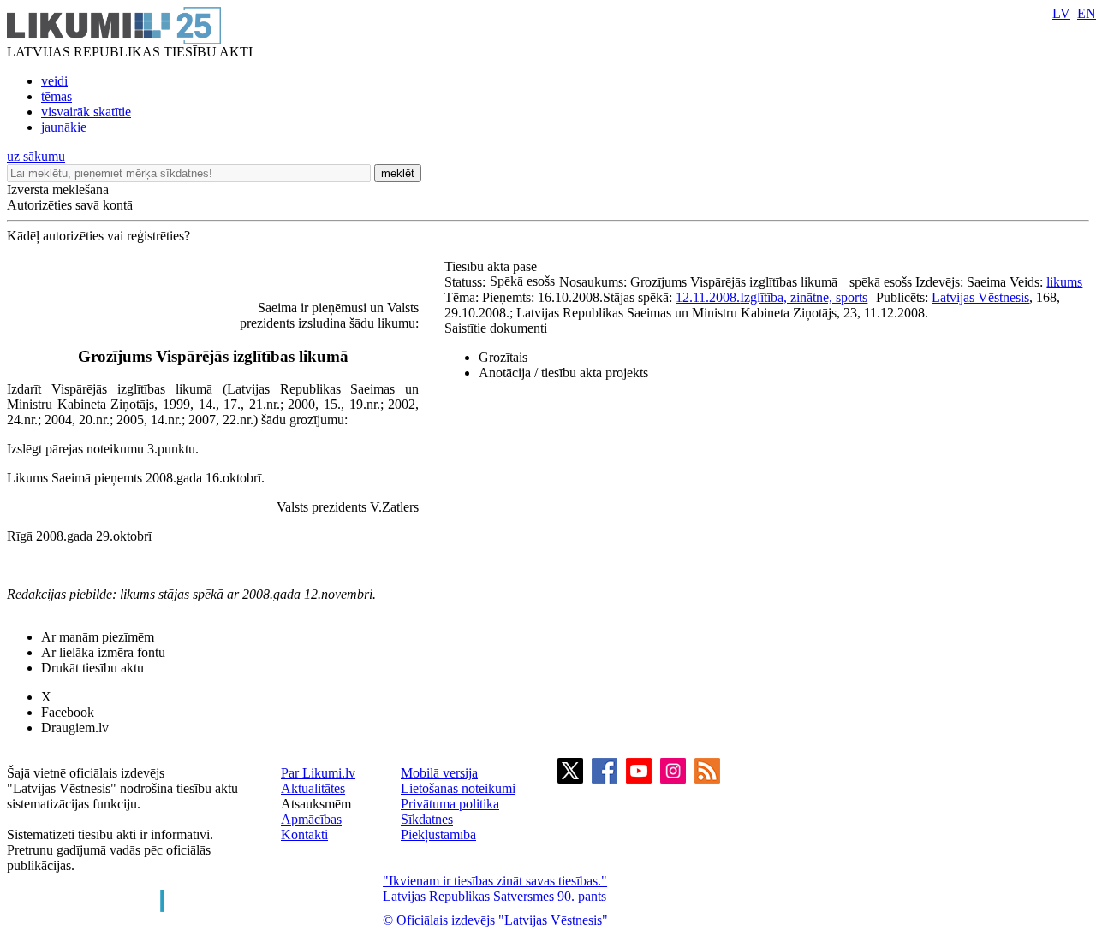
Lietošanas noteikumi (458, 788)
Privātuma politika (450, 803)
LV (1061, 13)
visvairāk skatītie (86, 111)
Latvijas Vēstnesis (980, 297)
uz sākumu (36, 156)
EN (1086, 13)
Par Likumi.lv (318, 773)
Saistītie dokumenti (495, 328)
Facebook (67, 712)
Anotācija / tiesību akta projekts (563, 372)
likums (1064, 282)
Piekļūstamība (438, 834)
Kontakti (304, 834)
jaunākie (63, 127)
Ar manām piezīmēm (97, 637)
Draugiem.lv (75, 727)
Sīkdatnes (427, 819)
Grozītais (503, 357)
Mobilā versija (439, 773)
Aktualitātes (313, 788)
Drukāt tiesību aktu (92, 667)
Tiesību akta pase (492, 266)
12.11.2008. (708, 297)
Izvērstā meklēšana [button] (58, 189)
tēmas (56, 96)
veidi (54, 81)
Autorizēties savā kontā (70, 205)
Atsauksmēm (316, 803)
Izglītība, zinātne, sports (803, 297)
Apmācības (311, 819)
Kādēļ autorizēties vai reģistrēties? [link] (98, 235)
